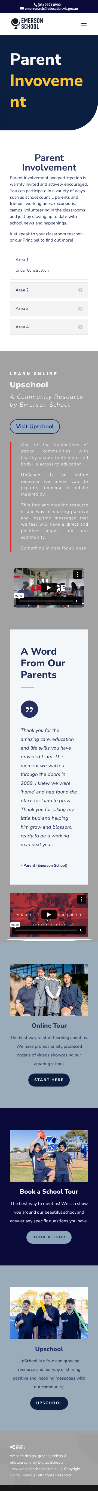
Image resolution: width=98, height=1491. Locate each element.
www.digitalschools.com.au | (38, 1468)
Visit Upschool (35, 426)
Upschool (49, 1403)
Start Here (49, 1079)
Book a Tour (49, 1237)
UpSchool (28, 1361)
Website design (23, 1455)
